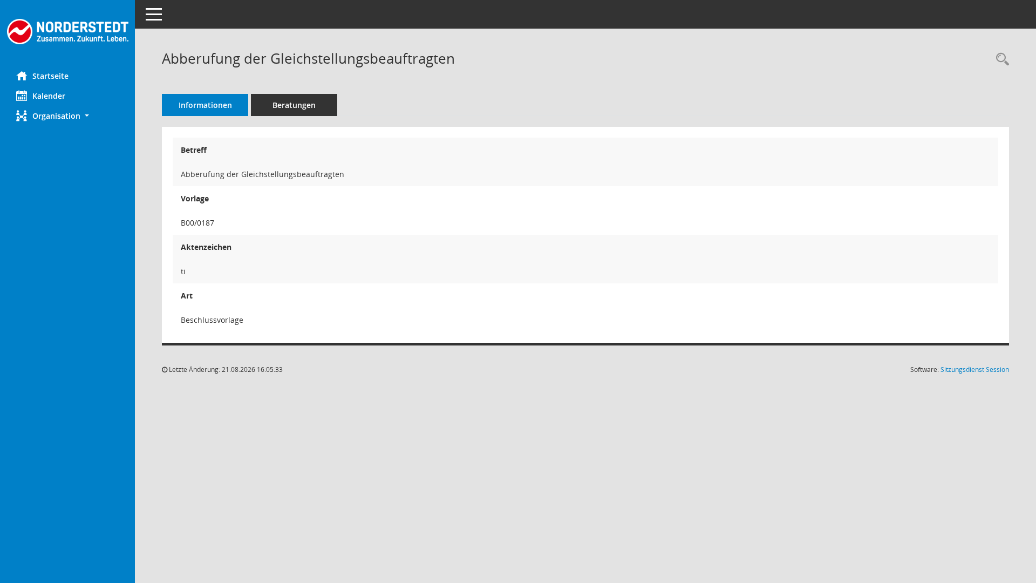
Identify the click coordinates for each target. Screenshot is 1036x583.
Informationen (205, 105)
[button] (67, 116)
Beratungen (294, 105)
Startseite (50, 76)
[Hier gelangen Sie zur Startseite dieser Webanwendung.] (67, 31)
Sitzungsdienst (974, 369)
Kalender (48, 96)
